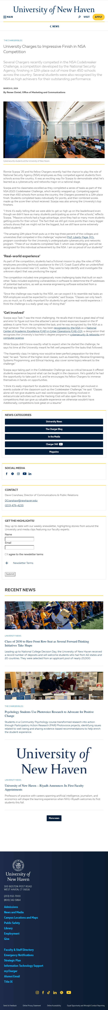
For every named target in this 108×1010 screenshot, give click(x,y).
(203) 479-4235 (14, 505)
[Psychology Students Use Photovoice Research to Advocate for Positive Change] (54, 686)
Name (8, 534)
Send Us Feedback (10, 1006)
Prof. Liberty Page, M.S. (80, 237)
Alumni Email (12, 976)
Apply (98, 17)
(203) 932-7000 (12, 896)
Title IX (8, 981)
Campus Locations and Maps (21, 917)
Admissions (11, 907)
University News (54, 421)
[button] (8, 17)
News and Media (14, 912)
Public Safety (12, 923)
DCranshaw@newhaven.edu (21, 500)
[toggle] (79, 16)
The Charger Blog (54, 429)
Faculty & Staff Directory (19, 950)
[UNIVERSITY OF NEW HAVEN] (54, 870)
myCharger (10, 971)
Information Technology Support (23, 965)
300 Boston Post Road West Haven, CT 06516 (18, 888)
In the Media (54, 437)
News (55, 26)
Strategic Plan (12, 960)
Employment (11, 933)
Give (6, 939)
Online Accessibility (54, 1006)
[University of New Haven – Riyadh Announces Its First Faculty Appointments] (54, 759)
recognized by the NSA (67, 328)
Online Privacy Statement (32, 1006)
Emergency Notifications (19, 955)
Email (8, 543)
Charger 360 (61, 444)
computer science (13, 338)
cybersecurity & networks (84, 334)
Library (8, 928)
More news (54, 818)
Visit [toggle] (87, 17)
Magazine (54, 452)
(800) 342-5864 (12, 900)
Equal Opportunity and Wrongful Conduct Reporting (86, 1006)
